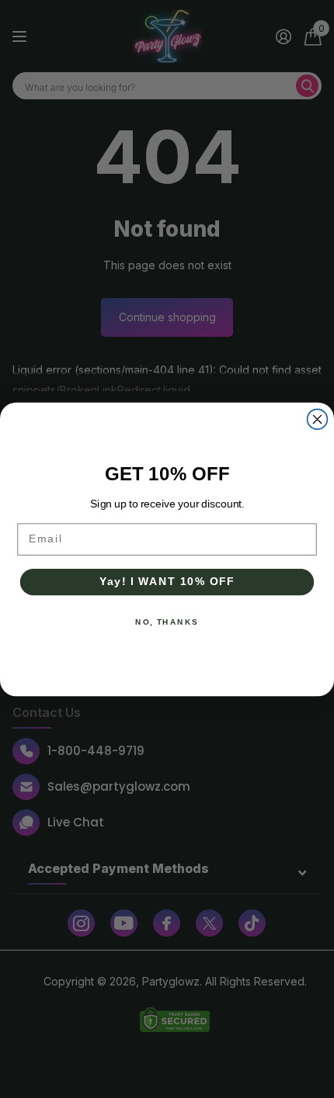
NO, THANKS (167, 621)
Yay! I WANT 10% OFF (167, 581)
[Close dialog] (318, 419)
